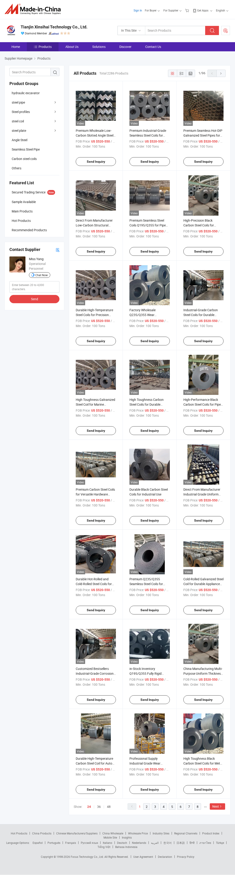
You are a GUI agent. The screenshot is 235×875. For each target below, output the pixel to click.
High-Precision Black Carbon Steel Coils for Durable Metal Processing (201, 225)
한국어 (167, 843)
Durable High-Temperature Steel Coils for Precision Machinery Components (94, 315)
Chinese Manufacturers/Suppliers (77, 833)
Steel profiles (21, 112)
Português (54, 843)
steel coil (18, 121)
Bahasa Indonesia (126, 847)
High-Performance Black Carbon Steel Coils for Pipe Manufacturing (202, 404)
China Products (41, 833)
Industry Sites (161, 833)
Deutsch (122, 843)
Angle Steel (19, 140)
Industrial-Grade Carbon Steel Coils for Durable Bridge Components (200, 315)
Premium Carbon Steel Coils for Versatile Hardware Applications (95, 494)
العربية (155, 843)
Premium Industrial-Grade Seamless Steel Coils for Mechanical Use (147, 135)
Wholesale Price (138, 833)
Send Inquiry (96, 161)
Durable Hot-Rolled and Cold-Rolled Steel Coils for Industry (94, 584)
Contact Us (153, 46)
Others (16, 168)
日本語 (180, 843)
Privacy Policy (185, 856)
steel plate (19, 130)
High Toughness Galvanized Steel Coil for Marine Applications (95, 404)
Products (45, 46)
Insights (127, 837)
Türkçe (220, 843)
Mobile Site (110, 837)
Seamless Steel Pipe (26, 149)
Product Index (210, 833)
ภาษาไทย (205, 843)
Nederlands (139, 843)
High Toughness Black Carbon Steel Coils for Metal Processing (203, 763)
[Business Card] (57, 250)
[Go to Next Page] (221, 73)
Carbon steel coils (24, 159)
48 (109, 806)
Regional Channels (185, 833)
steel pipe (18, 102)
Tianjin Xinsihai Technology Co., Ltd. (54, 27)
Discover (125, 46)
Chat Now (41, 275)
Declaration (165, 856)
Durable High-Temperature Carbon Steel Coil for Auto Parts (94, 763)
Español (38, 843)
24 (89, 807)
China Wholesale (112, 833)
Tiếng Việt (104, 847)
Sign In (138, 10)
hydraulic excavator (26, 93)
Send (34, 299)
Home (15, 46)
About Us (71, 46)
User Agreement (143, 856)
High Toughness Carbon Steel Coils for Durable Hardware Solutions (146, 404)
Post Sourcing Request (225, 30)
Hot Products (19, 833)
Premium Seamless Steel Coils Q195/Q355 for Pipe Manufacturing (147, 225)
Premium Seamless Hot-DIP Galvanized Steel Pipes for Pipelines (202, 135)
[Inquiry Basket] (187, 10)
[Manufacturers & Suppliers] (34, 9)
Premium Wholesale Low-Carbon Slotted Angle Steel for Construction (94, 135)
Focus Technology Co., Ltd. (87, 856)
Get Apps (202, 10)
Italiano (107, 843)
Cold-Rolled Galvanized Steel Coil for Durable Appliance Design (203, 584)
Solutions (99, 46)
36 (99, 806)
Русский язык (89, 843)
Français (70, 843)
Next (215, 806)
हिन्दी (192, 843)
